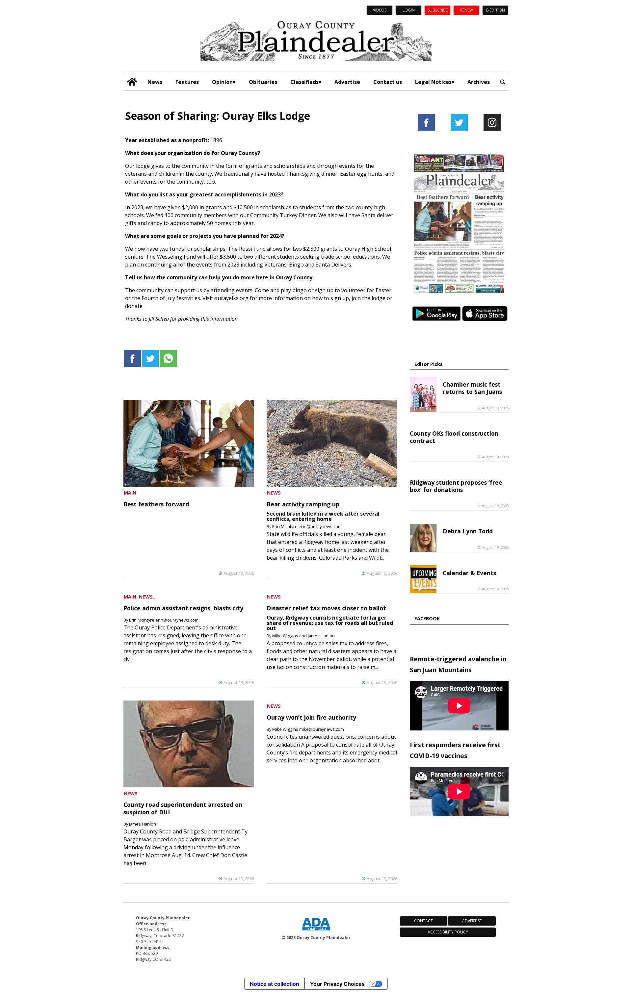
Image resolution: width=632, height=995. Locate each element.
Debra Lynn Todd (468, 531)
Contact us (387, 82)
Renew (466, 10)
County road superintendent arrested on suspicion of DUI (182, 808)
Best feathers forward (156, 504)
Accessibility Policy (448, 932)
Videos (379, 10)
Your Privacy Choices (337, 984)
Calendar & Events (469, 573)
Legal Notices (433, 82)
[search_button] (503, 82)
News (154, 82)
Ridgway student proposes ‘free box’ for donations (456, 486)
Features (187, 82)
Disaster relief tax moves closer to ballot (326, 608)
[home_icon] (132, 81)
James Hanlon (142, 824)
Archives (478, 82)
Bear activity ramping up (303, 504)
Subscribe (438, 10)
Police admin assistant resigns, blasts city (183, 608)
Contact (423, 921)
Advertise (347, 82)
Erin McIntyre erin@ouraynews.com (307, 526)
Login (409, 10)
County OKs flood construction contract (454, 437)
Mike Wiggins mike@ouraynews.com (308, 729)
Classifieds (304, 82)
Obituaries (263, 82)
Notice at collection (274, 984)
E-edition (495, 10)
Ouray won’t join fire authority (311, 717)
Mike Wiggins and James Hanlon (303, 636)
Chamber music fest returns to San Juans (472, 387)
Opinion (222, 82)
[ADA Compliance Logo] (316, 931)
